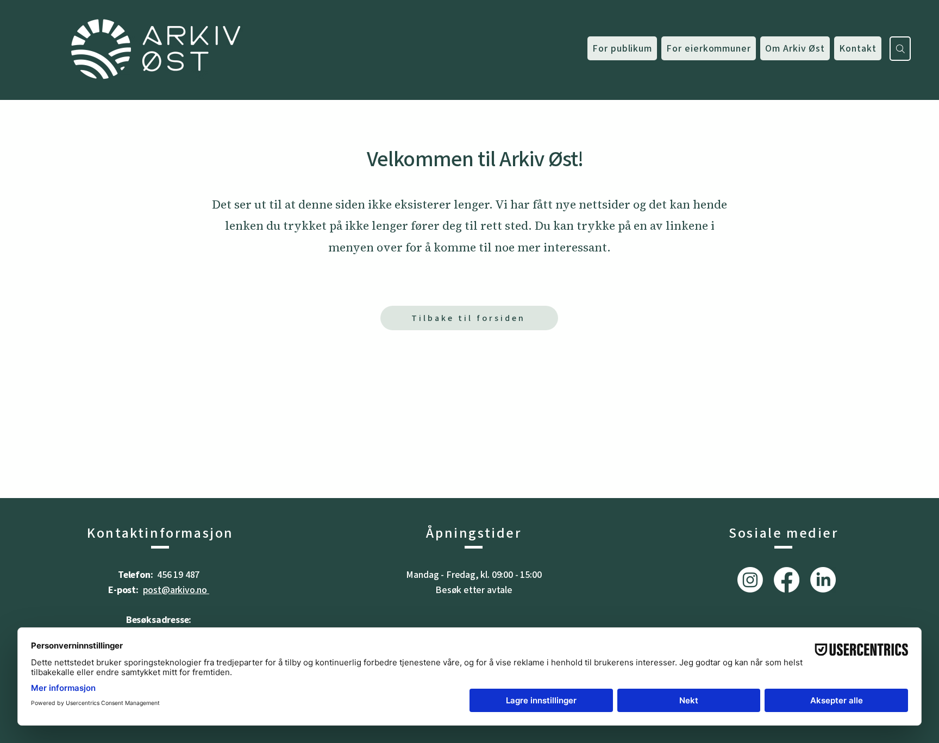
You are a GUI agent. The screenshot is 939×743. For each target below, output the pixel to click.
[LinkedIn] (823, 580)
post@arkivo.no (176, 589)
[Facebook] (786, 580)
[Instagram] (750, 580)
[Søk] (900, 48)
